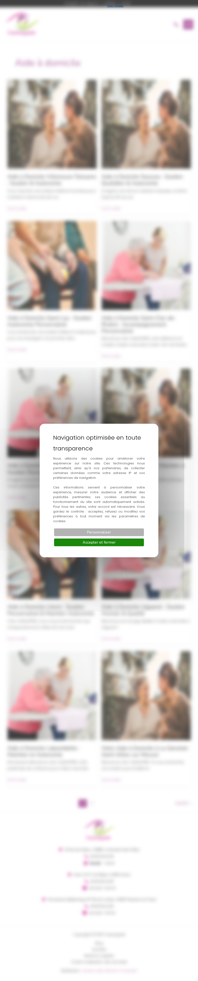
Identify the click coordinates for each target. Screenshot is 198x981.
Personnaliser (99, 532)
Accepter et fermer (99, 542)
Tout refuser (115, 6)
